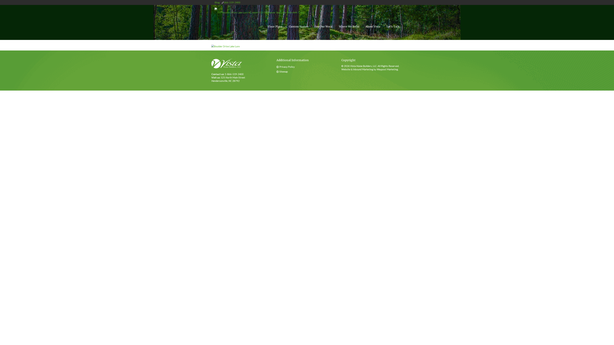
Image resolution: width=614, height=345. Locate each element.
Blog (217, 2)
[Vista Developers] (259, 12)
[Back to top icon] (595, 337)
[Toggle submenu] (349, 38)
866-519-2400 (232, 2)
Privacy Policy (287, 66)
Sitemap (283, 71)
